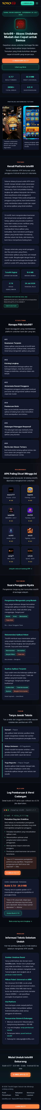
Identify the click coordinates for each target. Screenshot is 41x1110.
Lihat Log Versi (20, 67)
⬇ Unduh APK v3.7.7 (21, 61)
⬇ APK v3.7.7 (20, 1106)
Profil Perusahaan (6, 1094)
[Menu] (37, 3)
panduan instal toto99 (13, 975)
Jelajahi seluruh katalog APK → (20, 569)
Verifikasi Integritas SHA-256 (15, 297)
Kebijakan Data (19, 1094)
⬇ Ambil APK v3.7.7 (20, 1074)
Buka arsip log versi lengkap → (20, 921)
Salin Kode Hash (11, 306)
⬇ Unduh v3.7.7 (12, 873)
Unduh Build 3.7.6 (13, 913)
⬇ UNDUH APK (27, 3)
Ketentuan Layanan (30, 1094)
